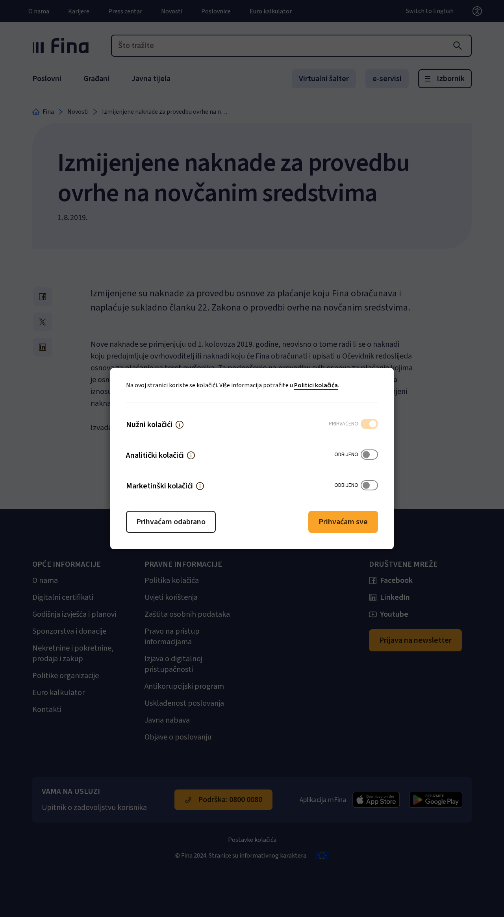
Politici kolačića (316, 385)
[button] (179, 425)
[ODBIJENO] (369, 455)
